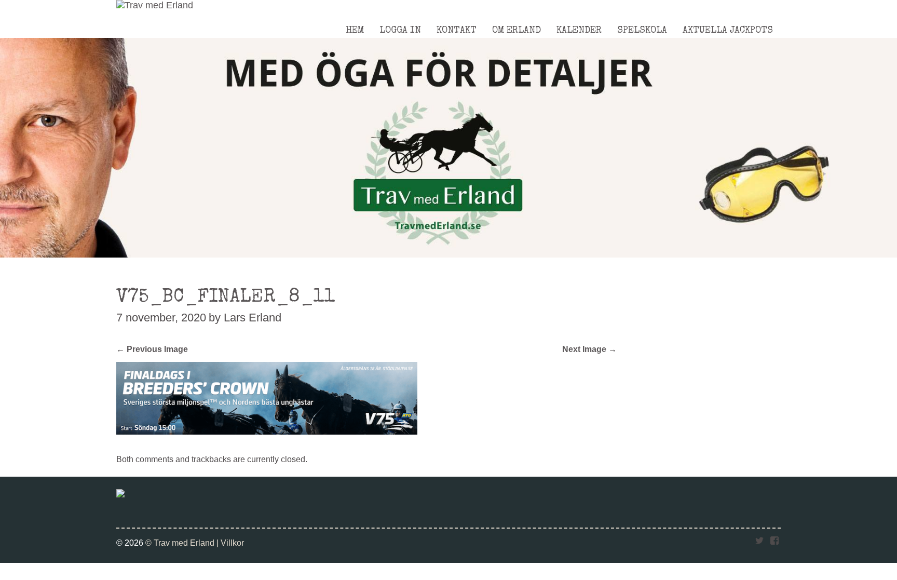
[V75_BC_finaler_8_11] (266, 431)
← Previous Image (152, 349)
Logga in (400, 30)
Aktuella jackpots (728, 30)
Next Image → (589, 349)
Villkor (232, 542)
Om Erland (516, 30)
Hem (355, 30)
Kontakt (457, 30)
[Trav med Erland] (154, 5)
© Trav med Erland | (183, 542)
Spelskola (642, 30)
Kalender (579, 30)
